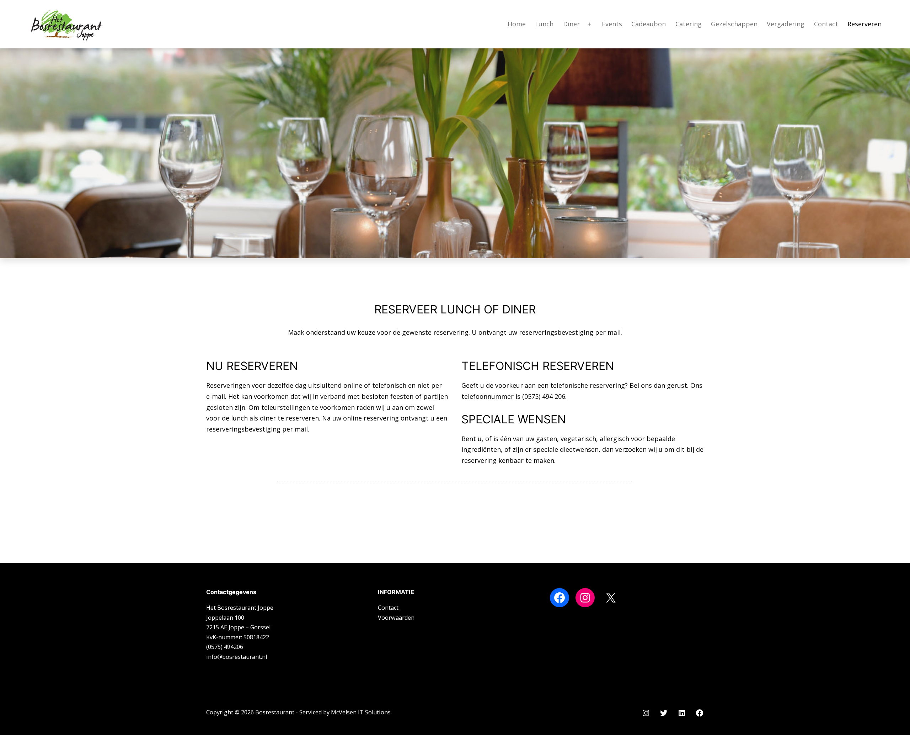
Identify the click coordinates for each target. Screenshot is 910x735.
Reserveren (864, 24)
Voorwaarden (396, 618)
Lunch (544, 24)
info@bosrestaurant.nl (236, 657)
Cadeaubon (648, 24)
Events (612, 24)
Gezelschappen (734, 24)
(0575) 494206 (224, 647)
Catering (688, 24)
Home (517, 24)
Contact (826, 24)
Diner (571, 24)
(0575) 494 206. (544, 396)
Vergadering (785, 24)
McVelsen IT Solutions (361, 712)
